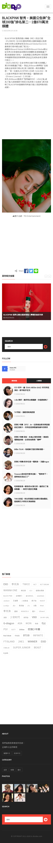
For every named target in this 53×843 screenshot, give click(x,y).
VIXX (34, 617)
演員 (5, 617)
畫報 (16, 611)
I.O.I (30, 590)
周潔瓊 (21, 605)
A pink (5, 653)
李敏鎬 (17, 635)
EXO (5, 584)
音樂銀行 (19, 596)
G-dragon (8, 623)
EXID (43, 641)
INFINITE (38, 635)
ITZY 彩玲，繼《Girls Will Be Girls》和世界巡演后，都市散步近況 (31, 388)
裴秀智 (26, 617)
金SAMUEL (29, 596)
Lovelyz (6, 605)
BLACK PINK (7, 596)
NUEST (42, 600)
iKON (28, 623)
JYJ (28, 605)
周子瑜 (34, 600)
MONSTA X (25, 611)
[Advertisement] (26, 114)
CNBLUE (6, 647)
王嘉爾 (15, 600)
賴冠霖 (23, 590)
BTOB (26, 635)
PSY (5, 629)
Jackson (6, 600)
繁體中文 (7, 753)
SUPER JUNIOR (21, 647)
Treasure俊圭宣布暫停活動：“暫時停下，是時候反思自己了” (31, 475)
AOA (20, 623)
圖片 (33, 611)
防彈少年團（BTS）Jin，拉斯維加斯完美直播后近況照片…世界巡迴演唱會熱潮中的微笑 (32, 425)
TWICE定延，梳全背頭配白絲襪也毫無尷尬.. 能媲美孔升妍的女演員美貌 (31, 500)
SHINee (21, 629)
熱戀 (36, 623)
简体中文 (17, 753)
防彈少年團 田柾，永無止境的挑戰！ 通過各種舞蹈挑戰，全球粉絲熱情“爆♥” (31, 438)
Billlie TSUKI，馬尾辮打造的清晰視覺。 (29, 449)
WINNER (32, 641)
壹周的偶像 (40, 590)
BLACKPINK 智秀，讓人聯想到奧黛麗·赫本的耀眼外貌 (25, 314)
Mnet (42, 605)
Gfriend (42, 611)
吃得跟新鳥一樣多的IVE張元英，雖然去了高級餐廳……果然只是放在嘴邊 (31, 487)
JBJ (14, 605)
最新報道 (14, 381)
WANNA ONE (10, 590)
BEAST (37, 647)
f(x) (44, 623)
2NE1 (21, 641)
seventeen (40, 596)
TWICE (26, 584)
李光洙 (15, 584)
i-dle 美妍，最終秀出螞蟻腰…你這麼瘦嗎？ (31, 399)
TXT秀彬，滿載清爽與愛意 (24, 412)
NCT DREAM (44, 584)
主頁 (5, 770)
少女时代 (15, 617)
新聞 (12, 770)
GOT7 (13, 629)
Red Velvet (7, 635)
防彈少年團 (34, 629)
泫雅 (35, 605)
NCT (35, 584)
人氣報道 (39, 381)
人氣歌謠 (24, 600)
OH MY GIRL (44, 617)
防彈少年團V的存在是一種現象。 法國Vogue (31, 461)
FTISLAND (9, 641)
